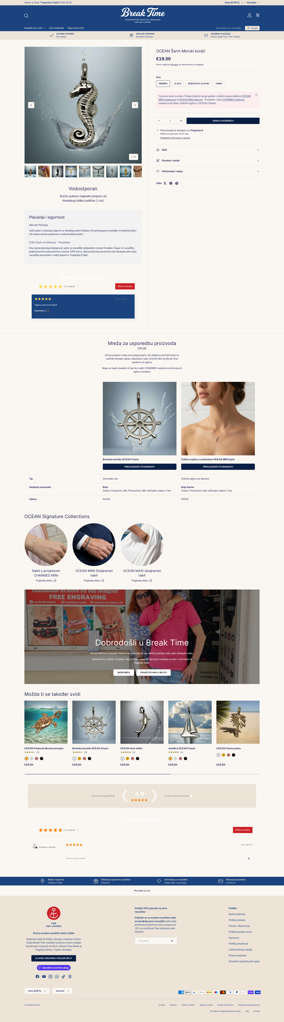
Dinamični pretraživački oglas (244, 961)
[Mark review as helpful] (248, 858)
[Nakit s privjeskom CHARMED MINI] (46, 544)
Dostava (174, 64)
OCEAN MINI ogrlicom (191, 99)
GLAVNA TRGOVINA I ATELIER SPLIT (53, 958)
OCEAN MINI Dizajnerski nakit (94, 573)
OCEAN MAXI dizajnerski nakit (142, 573)
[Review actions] (130, 299)
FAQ (247, 1011)
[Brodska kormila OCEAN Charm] (94, 722)
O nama (162, 1005)
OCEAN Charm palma (228, 748)
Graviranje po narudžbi (228, 28)
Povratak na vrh (142, 890)
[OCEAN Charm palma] (238, 722)
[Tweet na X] (165, 183)
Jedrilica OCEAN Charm (181, 748)
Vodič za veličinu (188, 1005)
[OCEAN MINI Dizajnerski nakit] (93, 544)
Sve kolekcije (56, 27)
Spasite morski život (225, 1005)
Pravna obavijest (237, 955)
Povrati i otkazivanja (239, 926)
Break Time (35, 1005)
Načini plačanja (237, 914)
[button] (258, 15)
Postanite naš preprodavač (249, 1005)
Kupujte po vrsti (33, 27)
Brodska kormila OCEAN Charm (90, 748)
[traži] (26, 15)
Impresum (234, 938)
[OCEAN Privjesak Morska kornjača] (46, 722)
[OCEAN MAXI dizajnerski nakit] (142, 544)
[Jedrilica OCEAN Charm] (190, 722)
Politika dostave (237, 920)
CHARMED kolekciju (233, 99)
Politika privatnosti (238, 943)
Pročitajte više (68, 2)
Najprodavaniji (75, 27)
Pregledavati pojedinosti (140, 467)
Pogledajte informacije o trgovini (175, 138)
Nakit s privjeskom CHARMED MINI (46, 573)
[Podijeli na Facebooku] (171, 183)
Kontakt (257, 1011)
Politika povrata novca (240, 932)
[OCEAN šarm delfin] (142, 722)
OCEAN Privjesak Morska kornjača (43, 748)
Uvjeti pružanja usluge (240, 949)
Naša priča (123, 672)
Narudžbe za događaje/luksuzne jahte (225, 1011)
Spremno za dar (206, 1005)
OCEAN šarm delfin (131, 748)
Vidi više (142, 348)
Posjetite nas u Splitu (153, 672)
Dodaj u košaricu (223, 121)
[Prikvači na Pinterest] (177, 183)
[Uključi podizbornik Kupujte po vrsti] (44, 28)
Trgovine (173, 1005)
